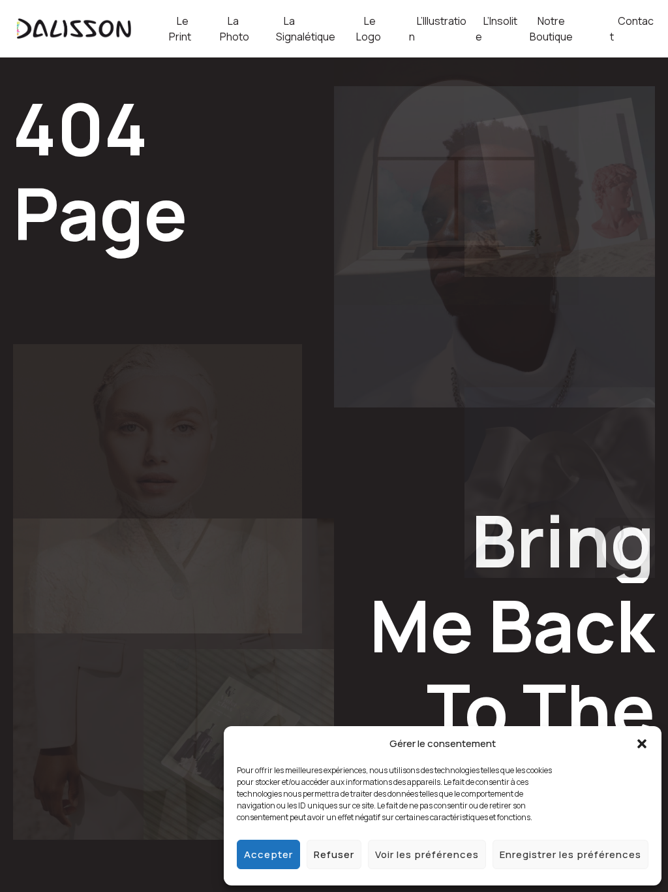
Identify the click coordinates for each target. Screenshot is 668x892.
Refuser (334, 854)
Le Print (180, 29)
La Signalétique (305, 29)
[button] (641, 743)
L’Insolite (496, 29)
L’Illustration (437, 29)
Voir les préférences (427, 854)
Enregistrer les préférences (570, 854)
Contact (632, 29)
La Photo (234, 29)
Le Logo (368, 29)
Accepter (268, 854)
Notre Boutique (551, 29)
